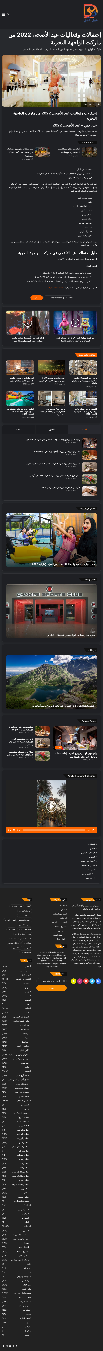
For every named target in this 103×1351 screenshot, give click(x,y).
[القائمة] (3, 15)
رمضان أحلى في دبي (22, 1293)
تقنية (29, 1264)
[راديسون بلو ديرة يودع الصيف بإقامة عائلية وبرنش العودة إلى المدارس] (89, 443)
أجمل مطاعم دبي (16, 906)
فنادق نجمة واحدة (22, 1092)
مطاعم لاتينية (24, 1167)
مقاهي (26, 1193)
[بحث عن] (8, 15)
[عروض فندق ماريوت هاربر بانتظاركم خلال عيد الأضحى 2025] (51, 398)
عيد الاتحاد (25, 1029)
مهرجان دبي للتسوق (21, 1058)
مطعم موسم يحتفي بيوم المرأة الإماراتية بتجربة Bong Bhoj (57, 451)
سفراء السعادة (25, 1297)
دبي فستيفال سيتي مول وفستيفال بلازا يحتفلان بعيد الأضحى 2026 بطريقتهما (20, 152)
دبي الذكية (27, 1285)
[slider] (54, 830)
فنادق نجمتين (24, 1096)
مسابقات (25, 983)
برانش (26, 1109)
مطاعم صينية (24, 1163)
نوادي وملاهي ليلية (21, 1201)
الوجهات (92, 857)
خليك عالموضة (25, 1281)
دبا (28, 1004)
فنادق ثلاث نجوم (22, 1084)
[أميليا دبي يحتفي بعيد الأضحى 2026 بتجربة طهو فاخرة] (89, 152)
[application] (51, 806)
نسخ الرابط (36, 298)
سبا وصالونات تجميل (21, 1239)
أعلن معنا (89, 878)
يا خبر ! (28, 1331)
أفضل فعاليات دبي (25, 915)
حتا (29, 1272)
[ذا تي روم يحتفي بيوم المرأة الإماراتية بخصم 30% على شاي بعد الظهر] (89, 467)
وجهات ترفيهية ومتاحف (20, 1260)
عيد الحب (25, 1038)
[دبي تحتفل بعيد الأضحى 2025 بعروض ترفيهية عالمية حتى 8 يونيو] (51, 367)
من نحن (90, 869)
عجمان (28, 1314)
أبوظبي (28, 906)
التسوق (26, 1230)
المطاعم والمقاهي (88, 853)
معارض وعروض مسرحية (19, 1054)
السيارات (25, 1218)
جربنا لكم (27, 1268)
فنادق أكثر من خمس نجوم (18, 1079)
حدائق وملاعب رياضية (20, 1234)
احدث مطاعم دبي (25, 920)
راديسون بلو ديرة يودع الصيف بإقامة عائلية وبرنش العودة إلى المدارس (53, 439)
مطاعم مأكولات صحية (20, 1176)
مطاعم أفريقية (23, 1130)
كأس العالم (24, 1050)
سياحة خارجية (25, 1301)
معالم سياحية (23, 1255)
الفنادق (92, 848)
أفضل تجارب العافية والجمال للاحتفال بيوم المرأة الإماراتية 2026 (63, 564)
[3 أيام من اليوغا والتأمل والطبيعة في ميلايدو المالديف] (89, 491)
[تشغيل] (93, 830)
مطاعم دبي (17, 948)
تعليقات (19, 429)
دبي (29, 934)
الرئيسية (27, 991)
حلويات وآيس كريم (21, 1113)
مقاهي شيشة (23, 1197)
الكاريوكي (25, 1105)
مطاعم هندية (24, 1180)
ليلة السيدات (24, 1126)
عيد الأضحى (24, 1025)
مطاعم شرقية (23, 1159)
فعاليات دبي (27, 943)
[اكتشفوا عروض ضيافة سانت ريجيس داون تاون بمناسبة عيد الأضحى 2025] (83, 398)
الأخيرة (84, 429)
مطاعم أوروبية (23, 1138)
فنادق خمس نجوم (22, 1088)
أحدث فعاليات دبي (25, 911)
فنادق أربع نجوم (22, 1075)
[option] (51, 540)
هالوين (26, 1067)
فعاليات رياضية (23, 1046)
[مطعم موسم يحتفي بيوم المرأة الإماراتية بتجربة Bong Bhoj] (89, 455)
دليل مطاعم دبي (25, 938)
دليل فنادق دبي (20, 934)
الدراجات (25, 1213)
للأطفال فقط (24, 1247)
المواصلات (27, 1205)
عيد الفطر (25, 1042)
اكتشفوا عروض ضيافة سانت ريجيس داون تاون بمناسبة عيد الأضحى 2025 (85, 411)
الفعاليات (91, 844)
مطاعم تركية (24, 1151)
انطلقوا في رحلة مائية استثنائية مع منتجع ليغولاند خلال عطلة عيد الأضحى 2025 (20, 411)
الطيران (26, 1222)
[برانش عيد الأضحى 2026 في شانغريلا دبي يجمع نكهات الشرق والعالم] (83, 367)
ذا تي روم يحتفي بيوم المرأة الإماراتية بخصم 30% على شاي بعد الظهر (53, 463)
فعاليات (13, 938)
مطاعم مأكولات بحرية (20, 1172)
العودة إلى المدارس (21, 1017)
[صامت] (14, 830)
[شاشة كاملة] (9, 830)
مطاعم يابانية (24, 1188)
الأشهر (52, 429)
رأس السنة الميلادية (21, 1021)
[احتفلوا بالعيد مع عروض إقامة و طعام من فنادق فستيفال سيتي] (20, 367)
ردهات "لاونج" (23, 1117)
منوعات (28, 1327)
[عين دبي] (90, 14)
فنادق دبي (27, 948)
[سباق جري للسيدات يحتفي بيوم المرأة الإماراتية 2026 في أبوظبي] (89, 479)
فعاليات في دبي (13, 943)
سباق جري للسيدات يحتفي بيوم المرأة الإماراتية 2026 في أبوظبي (54, 475)
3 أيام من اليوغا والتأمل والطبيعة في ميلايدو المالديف (60, 487)
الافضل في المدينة (88, 861)
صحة (27, 1335)
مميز (29, 1322)
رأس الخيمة (26, 1289)
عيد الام (26, 1033)
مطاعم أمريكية (23, 1134)
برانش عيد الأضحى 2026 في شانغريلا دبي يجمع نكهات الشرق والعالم (84, 380)
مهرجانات (25, 1063)
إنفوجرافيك (26, 975)
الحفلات (26, 1012)
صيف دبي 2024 (24, 1306)
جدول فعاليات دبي (25, 929)
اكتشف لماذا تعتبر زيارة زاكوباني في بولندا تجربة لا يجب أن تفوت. (63, 705)
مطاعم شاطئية (23, 1155)
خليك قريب (86, 873)
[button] (51, 806)
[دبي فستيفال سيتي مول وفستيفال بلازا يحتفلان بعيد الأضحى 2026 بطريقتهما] (42, 152)
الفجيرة (28, 1000)
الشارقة (28, 996)
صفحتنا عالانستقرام (56, 287)
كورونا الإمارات (25, 1318)
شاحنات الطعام (23, 1121)
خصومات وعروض (24, 1276)
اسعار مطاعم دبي (25, 925)
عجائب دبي (26, 1310)
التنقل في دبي (23, 1209)
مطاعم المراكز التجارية (20, 1146)
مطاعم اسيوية (23, 1142)
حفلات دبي (11, 929)
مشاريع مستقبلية (88, 865)
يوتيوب (26, 987)
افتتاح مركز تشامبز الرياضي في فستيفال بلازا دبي (71, 635)
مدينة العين (24, 970)
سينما (26, 1243)
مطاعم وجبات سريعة (20, 1184)
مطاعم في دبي (26, 952)
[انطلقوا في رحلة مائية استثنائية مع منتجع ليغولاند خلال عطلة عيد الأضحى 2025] (20, 398)
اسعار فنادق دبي (10, 920)
